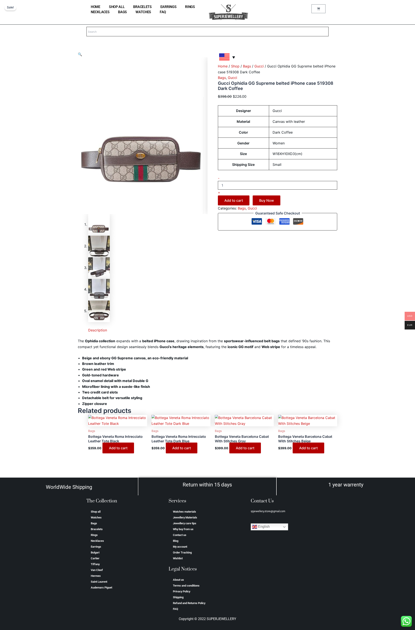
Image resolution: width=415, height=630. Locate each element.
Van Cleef (97, 570)
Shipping (178, 597)
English (263, 527)
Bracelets (142, 7)
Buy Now (266, 200)
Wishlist (178, 558)
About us (178, 579)
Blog (175, 540)
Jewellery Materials (185, 517)
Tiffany (95, 564)
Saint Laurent (99, 581)
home (95, 7)
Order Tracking (182, 552)
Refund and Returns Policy (189, 603)
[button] (80, 54)
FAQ (163, 12)
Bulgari (95, 552)
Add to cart (233, 200)
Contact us (179, 535)
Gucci (259, 66)
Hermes (96, 575)
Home (223, 66)
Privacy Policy (181, 591)
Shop (235, 66)
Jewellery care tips (184, 523)
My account (180, 546)
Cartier (95, 558)
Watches (143, 12)
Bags (122, 12)
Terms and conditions (186, 585)
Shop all (117, 7)
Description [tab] (97, 330)
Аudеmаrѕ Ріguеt (101, 587)
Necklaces (100, 12)
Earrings (168, 7)
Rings (190, 7)
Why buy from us (183, 529)
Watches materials (184, 511)
